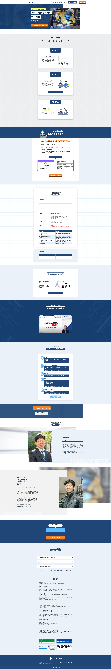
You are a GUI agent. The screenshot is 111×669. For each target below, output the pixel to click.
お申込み (83, 2)
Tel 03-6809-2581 (63, 662)
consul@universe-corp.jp (55, 533)
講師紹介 (60, 2)
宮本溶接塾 (24, 506)
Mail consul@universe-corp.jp (65, 663)
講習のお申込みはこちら (40, 25)
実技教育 (56, 2)
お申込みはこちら (56, 538)
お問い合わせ (73, 2)
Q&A (64, 2)
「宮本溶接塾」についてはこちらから (55, 91)
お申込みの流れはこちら (55, 530)
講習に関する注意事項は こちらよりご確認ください (41, 413)
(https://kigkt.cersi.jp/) (66, 452)
